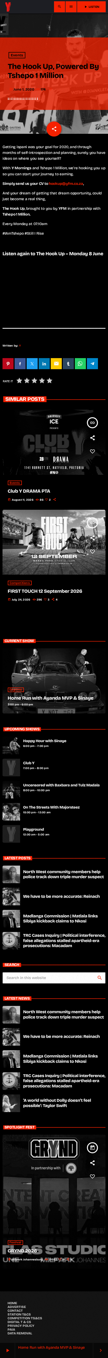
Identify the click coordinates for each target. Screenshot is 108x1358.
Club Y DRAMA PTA (29, 491)
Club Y (28, 763)
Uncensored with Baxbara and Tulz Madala (61, 785)
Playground (33, 829)
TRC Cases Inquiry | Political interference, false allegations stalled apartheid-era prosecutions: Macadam (64, 940)
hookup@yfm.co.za (66, 183)
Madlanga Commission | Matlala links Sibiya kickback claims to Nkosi (60, 918)
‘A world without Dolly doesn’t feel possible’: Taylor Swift (57, 1103)
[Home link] (8, 7)
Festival (15, 1242)
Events (17, 55)
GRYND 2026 (22, 1251)
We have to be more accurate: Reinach (61, 896)
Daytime (16, 690)
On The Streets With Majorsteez (51, 807)
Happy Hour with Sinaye (44, 741)
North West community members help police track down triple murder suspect (63, 874)
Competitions (20, 583)
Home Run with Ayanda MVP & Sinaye (50, 698)
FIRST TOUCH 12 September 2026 (45, 591)
